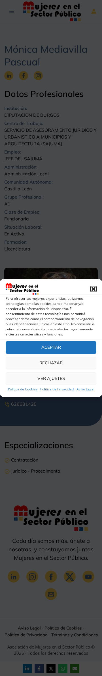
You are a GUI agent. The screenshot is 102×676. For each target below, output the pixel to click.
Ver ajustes (51, 378)
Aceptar (51, 347)
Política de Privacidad (57, 389)
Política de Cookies (22, 389)
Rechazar (51, 362)
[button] (93, 289)
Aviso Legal (85, 389)
